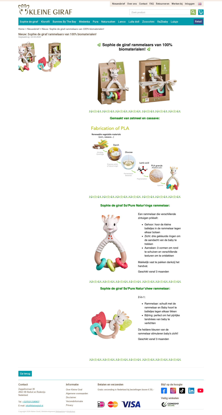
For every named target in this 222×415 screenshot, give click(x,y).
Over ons (132, 3)
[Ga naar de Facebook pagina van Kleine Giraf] (164, 390)
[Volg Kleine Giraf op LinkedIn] (189, 390)
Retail (198, 21)
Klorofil (45, 21)
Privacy (69, 405)
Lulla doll (134, 21)
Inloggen (190, 3)
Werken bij (177, 3)
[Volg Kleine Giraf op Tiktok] (180, 390)
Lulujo (174, 21)
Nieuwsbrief (118, 3)
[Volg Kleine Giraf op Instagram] (171, 390)
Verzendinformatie (74, 401)
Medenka (84, 21)
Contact (143, 3)
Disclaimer (71, 397)
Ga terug (25, 373)
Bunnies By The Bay (64, 21)
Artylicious (71, 411)
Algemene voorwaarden (77, 393)
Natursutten (108, 21)
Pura (95, 21)
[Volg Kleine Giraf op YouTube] (198, 390)
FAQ (152, 3)
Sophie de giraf (29, 21)
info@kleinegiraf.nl (34, 405)
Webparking (60, 411)
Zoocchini (148, 21)
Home (21, 29)
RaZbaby (162, 21)
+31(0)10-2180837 (30, 402)
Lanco (122, 21)
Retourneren (162, 3)
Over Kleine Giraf (74, 389)
